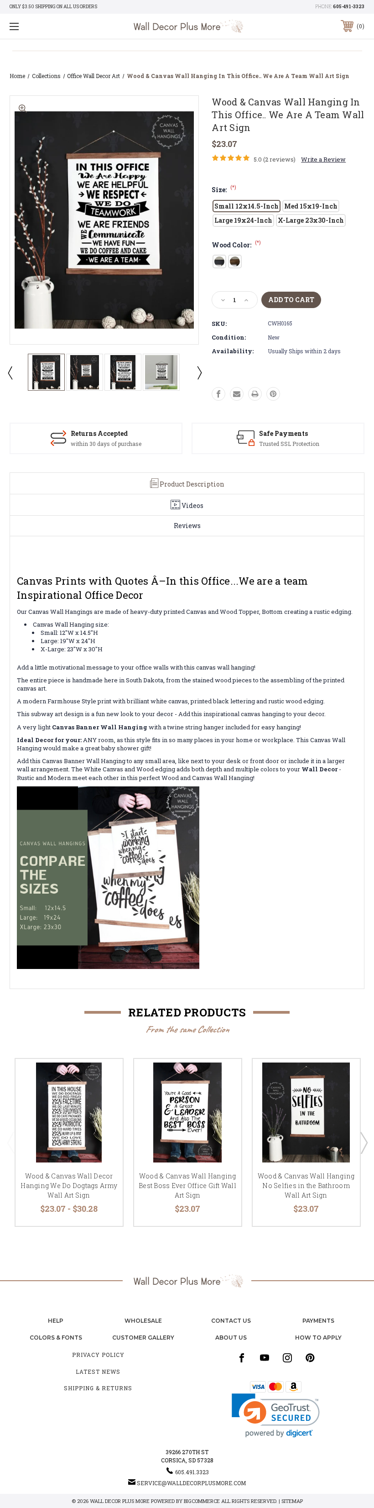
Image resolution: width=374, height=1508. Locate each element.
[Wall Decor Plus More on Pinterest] (310, 1358)
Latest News (98, 1371)
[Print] (255, 394)
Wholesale (143, 1320)
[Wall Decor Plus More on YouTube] (264, 1358)
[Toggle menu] (45, 26)
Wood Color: (236, 245)
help (55, 1320)
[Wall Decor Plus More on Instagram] (287, 1358)
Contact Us (231, 1320)
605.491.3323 (192, 1472)
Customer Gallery (143, 1337)
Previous (9, 372)
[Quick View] (104, 1076)
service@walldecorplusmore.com (191, 1483)
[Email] (237, 394)
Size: (224, 189)
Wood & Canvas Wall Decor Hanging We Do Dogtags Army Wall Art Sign (69, 1185)
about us (231, 1337)
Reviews (187, 525)
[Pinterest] (273, 394)
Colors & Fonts (56, 1337)
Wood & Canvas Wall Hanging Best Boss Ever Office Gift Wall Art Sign (187, 1185)
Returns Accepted (99, 433)
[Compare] (104, 1120)
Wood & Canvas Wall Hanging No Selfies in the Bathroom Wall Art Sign (306, 1185)
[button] (276, 1416)
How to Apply (318, 1337)
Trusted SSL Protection (289, 443)
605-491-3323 (348, 7)
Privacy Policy (98, 1354)
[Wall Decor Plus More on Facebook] (242, 1358)
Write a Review (323, 159)
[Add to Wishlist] (104, 1098)
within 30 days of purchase (106, 443)
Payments (318, 1320)
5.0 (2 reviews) (275, 159)
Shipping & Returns (98, 1388)
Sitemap (292, 1501)
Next (199, 372)
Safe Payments (283, 433)
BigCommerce (202, 1501)
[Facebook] (218, 394)
